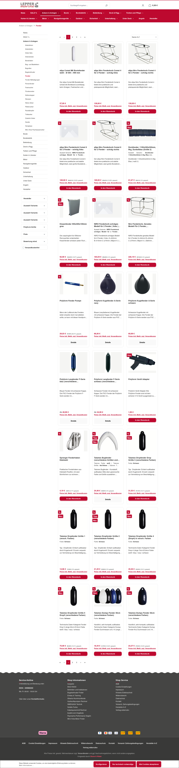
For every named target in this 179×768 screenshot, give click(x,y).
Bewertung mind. (30, 241)
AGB (117, 684)
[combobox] (85, 5)
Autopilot (70, 684)
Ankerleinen (29, 45)
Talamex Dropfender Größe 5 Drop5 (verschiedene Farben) (72, 614)
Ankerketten (29, 49)
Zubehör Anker (30, 118)
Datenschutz (120, 698)
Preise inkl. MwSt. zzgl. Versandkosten (73, 106)
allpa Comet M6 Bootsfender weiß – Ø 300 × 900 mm (72, 71)
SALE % (26, 37)
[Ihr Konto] (142, 5)
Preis (26, 234)
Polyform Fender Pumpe (70, 301)
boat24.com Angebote (75, 713)
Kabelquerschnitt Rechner (77, 710)
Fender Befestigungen (32, 80)
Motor (25, 159)
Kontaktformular (37, 699)
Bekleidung (27, 142)
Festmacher (29, 87)
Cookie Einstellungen (124, 687)
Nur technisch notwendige (123, 764)
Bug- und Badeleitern (32, 64)
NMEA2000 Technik (74, 704)
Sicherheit (27, 172)
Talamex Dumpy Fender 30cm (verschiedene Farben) (107, 614)
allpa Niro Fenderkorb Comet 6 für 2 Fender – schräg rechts (107, 148)
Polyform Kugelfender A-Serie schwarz (141, 302)
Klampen (28, 99)
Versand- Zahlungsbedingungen (127, 704)
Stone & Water (96, 756)
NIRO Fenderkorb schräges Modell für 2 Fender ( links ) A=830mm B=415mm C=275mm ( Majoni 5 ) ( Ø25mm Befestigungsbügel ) (108, 225)
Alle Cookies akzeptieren (149, 764)
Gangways (28, 126)
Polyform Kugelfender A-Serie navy (107, 302)
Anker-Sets (28, 53)
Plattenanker (29, 107)
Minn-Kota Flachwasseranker (34, 130)
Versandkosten (83, 753)
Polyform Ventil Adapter (138, 379)
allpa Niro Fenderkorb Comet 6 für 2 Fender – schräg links (73, 148)
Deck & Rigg (28, 146)
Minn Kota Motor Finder (76, 719)
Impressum (120, 689)
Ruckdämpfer (29, 110)
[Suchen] (106, 5)
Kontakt (118, 701)
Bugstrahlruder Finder (75, 692)
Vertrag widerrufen (122, 710)
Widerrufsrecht (121, 695)
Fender (27, 76)
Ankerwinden (29, 57)
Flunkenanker (29, 91)
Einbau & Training (74, 695)
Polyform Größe (30, 227)
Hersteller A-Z (121, 707)
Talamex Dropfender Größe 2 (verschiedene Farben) (107, 537)
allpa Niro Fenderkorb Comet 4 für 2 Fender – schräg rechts (141, 71)
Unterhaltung (28, 176)
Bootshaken (29, 61)
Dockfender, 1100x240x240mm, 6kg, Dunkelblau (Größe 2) (142, 148)
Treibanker (28, 114)
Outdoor (26, 168)
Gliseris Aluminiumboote (76, 698)
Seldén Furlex (72, 707)
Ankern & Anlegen (30, 41)
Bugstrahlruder (30, 72)
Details (73, 342)
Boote (25, 134)
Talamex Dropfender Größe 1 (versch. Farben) (72, 537)
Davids (27, 122)
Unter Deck (27, 180)
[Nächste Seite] (81, 37)
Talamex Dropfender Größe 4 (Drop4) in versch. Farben (141, 537)
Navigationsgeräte (30, 163)
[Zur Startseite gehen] (29, 5)
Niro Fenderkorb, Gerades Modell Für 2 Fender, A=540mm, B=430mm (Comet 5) (141, 225)
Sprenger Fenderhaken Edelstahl (70, 459)
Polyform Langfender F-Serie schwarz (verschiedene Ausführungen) (107, 380)
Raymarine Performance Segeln (79, 716)
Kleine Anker (29, 103)
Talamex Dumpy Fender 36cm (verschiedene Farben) (141, 614)
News (25, 32)
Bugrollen (28, 68)
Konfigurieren (101, 764)
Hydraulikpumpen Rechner (77, 701)
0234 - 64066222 (26, 688)
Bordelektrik (27, 138)
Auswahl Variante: (31, 205)
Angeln (25, 185)
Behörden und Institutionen (77, 689)
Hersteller (26, 189)
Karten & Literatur (29, 155)
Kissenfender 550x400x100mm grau (73, 225)
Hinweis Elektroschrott (124, 692)
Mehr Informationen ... (26, 765)
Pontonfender (29, 84)
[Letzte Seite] (85, 37)
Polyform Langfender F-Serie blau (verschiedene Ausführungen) (72, 380)
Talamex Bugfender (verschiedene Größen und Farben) (106, 459)
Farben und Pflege (30, 151)
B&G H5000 (71, 687)
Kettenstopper (29, 95)
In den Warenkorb (73, 111)
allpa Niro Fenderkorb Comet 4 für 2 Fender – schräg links (107, 71)
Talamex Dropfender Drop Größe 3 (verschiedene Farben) (142, 459)
